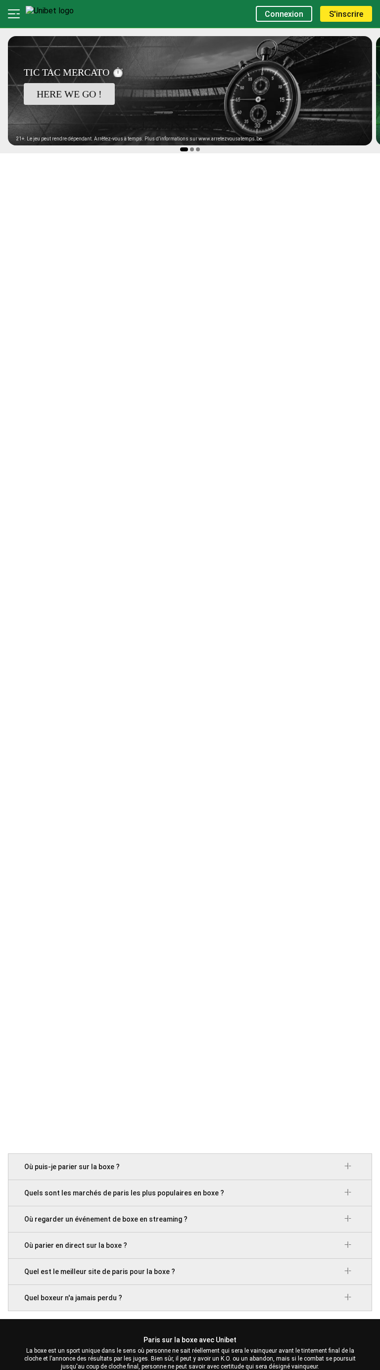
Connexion (284, 14)
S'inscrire (346, 14)
